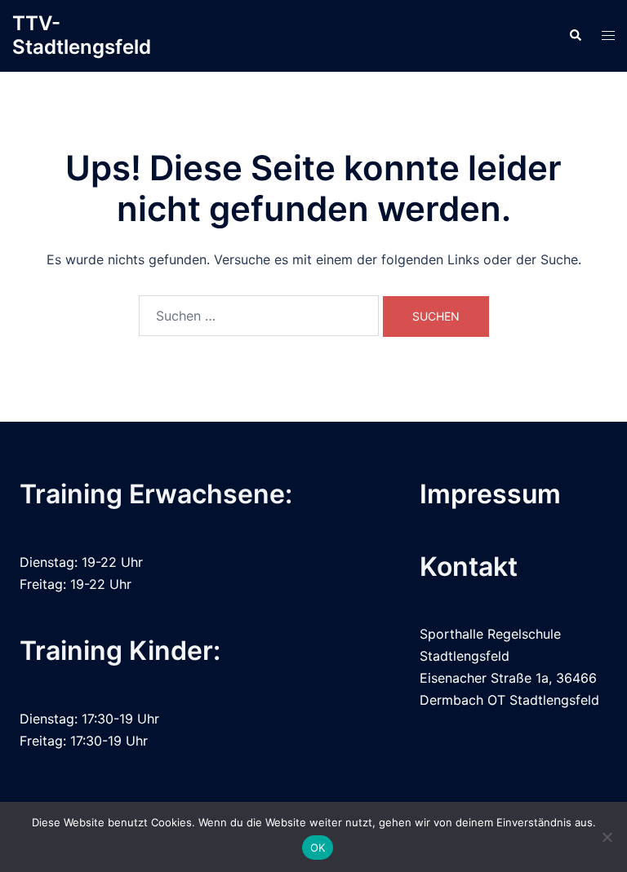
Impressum (490, 494)
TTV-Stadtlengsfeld (81, 35)
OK (318, 847)
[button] (574, 35)
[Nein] (606, 837)
